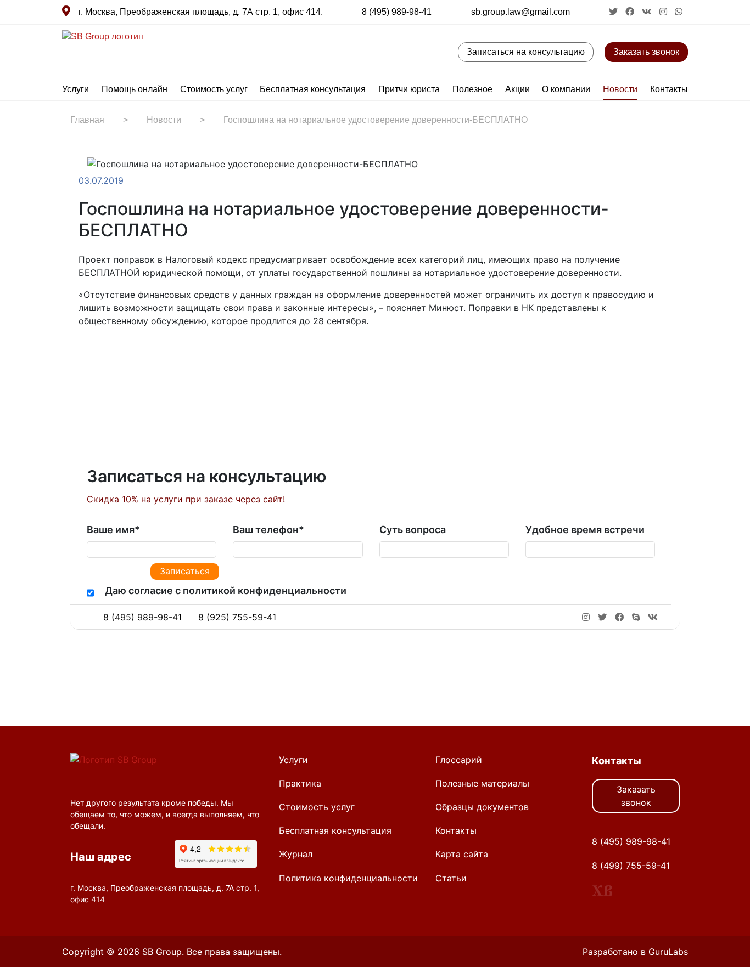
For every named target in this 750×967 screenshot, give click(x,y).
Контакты (669, 89)
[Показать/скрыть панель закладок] (84, 354)
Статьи (451, 878)
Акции (517, 89)
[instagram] (664, 11)
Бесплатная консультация (313, 89)
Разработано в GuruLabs (635, 951)
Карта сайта (461, 854)
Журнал (295, 854)
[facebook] (630, 11)
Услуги (75, 89)
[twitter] (614, 11)
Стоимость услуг (214, 89)
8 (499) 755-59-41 (631, 865)
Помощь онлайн (134, 89)
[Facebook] (96, 354)
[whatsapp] (678, 11)
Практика (300, 783)
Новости (620, 89)
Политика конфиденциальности (348, 878)
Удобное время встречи (585, 529)
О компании (566, 89)
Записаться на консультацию (526, 51)
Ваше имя (113, 529)
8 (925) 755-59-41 (237, 617)
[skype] (636, 617)
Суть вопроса (412, 529)
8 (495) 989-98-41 (397, 11)
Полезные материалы (482, 783)
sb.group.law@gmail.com (520, 11)
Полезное (472, 89)
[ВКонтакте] (118, 354)
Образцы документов (482, 806)
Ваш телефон (268, 529)
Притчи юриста (409, 89)
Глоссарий (458, 759)
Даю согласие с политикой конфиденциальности (225, 590)
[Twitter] (107, 354)
